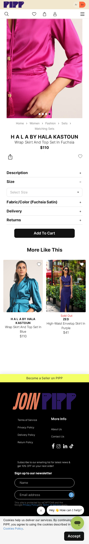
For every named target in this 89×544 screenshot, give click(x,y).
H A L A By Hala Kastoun (44, 137)
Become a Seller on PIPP (44, 378)
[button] (39, 114)
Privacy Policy (30, 504)
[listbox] (44, 192)
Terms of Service (52, 504)
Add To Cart (44, 233)
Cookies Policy (13, 528)
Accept (74, 536)
